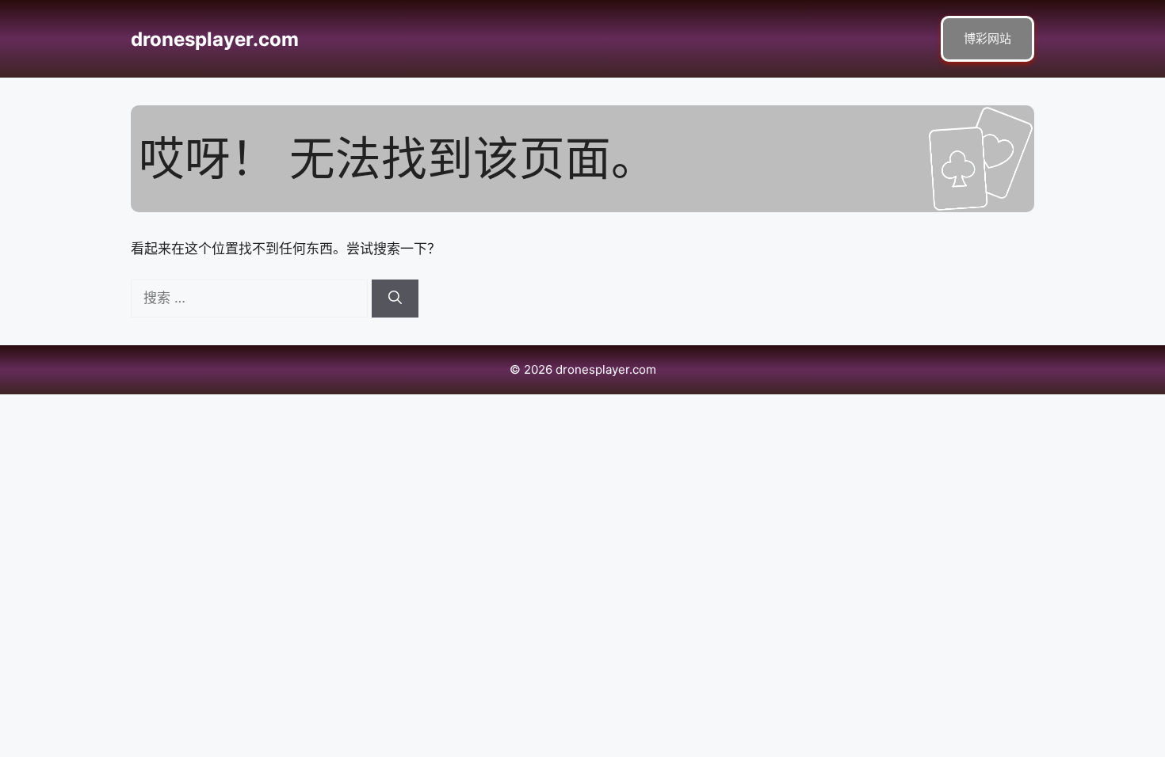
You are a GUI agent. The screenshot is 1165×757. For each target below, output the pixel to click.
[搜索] (395, 299)
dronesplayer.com (215, 39)
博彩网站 (987, 38)
